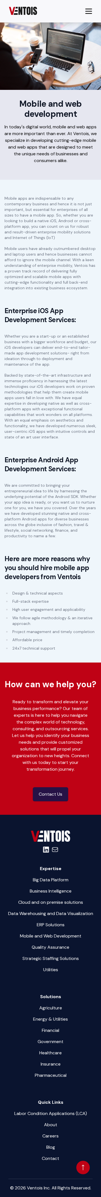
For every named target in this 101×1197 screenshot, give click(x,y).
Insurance (51, 1064)
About (50, 1125)
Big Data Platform (50, 880)
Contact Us (50, 794)
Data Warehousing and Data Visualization (50, 913)
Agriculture (50, 1008)
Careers (50, 1136)
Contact (50, 1158)
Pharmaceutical (50, 1075)
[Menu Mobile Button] (89, 11)
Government (50, 1041)
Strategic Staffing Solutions (50, 958)
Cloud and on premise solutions (50, 902)
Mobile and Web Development (50, 936)
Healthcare (50, 1053)
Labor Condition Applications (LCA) (50, 1113)
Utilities (50, 970)
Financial (50, 1030)
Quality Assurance (50, 947)
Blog (50, 1147)
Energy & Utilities (50, 1019)
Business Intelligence (51, 891)
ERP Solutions (51, 925)
